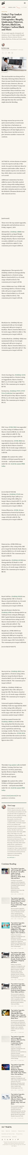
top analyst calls (14, 765)
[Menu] (24, 3)
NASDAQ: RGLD (17, 596)
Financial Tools (21, 1131)
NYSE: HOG (21, 733)
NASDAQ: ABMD (16, 232)
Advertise (14, 1136)
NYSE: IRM (18, 441)
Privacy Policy (19, 1133)
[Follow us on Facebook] (2, 1139)
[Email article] (9, 53)
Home (3, 1131)
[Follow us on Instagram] (13, 1139)
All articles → (11, 857)
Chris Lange (6, 48)
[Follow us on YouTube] (10, 1139)
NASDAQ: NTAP (15, 494)
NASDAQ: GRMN (7, 722)
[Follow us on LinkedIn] (7, 1139)
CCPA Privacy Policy (6, 1136)
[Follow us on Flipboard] (18, 1139)
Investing (4, 11)
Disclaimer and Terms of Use (8, 1133)
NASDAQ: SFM (6, 612)
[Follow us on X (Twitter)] (5, 1139)
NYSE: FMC (12, 427)
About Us (8, 1131)
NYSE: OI (17, 510)
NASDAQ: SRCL (16, 671)
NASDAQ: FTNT (15, 391)
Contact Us (13, 1131)
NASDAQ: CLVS (20, 375)
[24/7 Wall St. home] (3, 3)
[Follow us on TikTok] (15, 1139)
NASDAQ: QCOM (17, 560)
